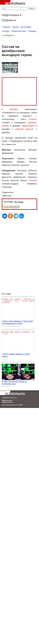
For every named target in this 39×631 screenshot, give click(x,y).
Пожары (32, 31)
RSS (21, 405)
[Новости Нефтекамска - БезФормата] (13, 3)
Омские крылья (24, 129)
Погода (5, 31)
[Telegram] (16, 216)
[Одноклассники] (10, 216)
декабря (14, 109)
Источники (26, 27)
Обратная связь (7, 400)
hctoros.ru (9, 75)
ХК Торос (18, 202)
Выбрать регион (7, 402)
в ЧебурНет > (8, 35)
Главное (6, 27)
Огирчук (33, 180)
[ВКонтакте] (4, 216)
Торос (33, 119)
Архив (15, 27)
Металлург (28, 126)
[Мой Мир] (21, 216)
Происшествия (18, 31)
